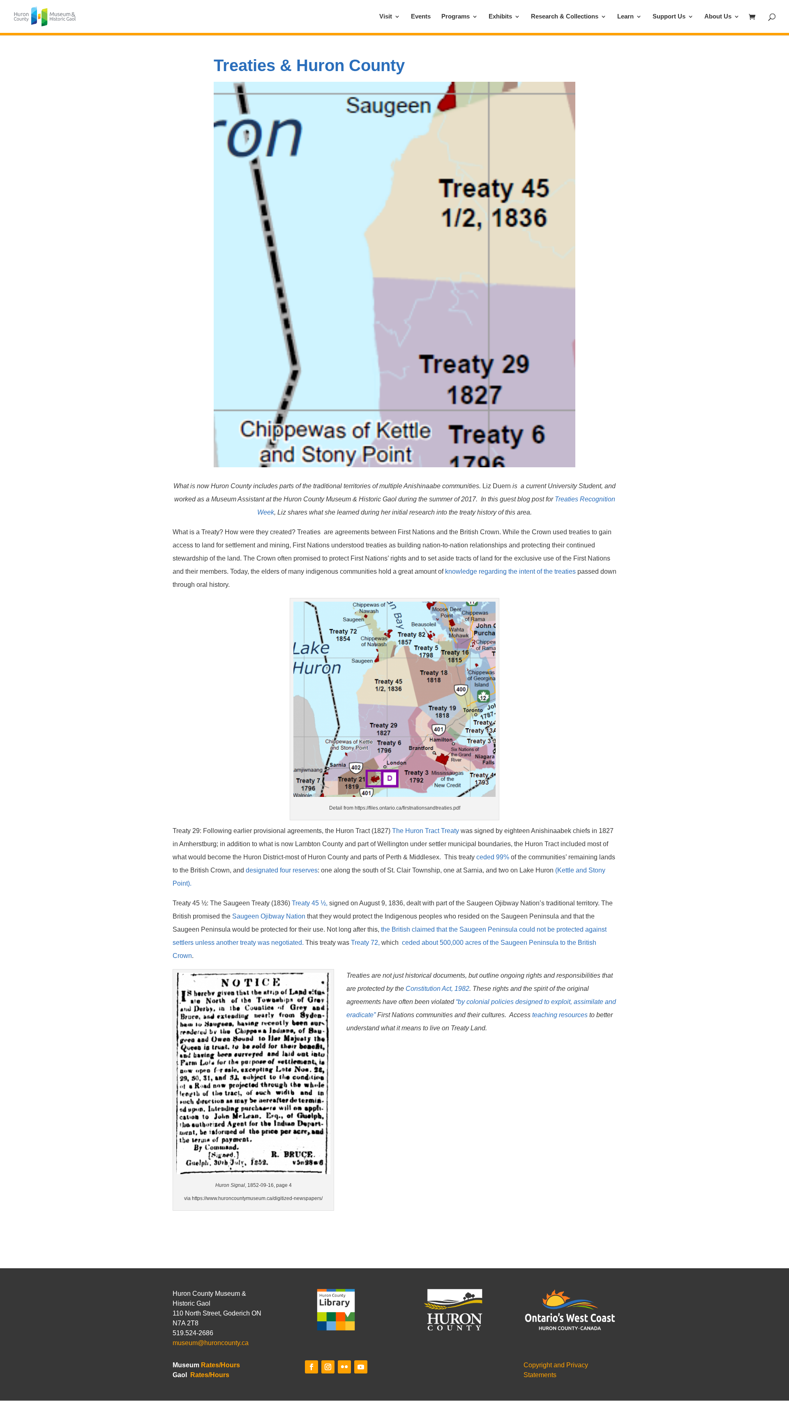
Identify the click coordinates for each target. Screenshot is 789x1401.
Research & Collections (564, 17)
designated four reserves (282, 870)
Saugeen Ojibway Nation (268, 916)
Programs (455, 17)
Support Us (669, 17)
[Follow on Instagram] (328, 1366)
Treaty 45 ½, (310, 903)
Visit (385, 17)
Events (421, 17)
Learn (625, 17)
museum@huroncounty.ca (211, 1342)
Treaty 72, (365, 942)
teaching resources (560, 1014)
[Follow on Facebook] (311, 1366)
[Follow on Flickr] (344, 1366)
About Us (717, 17)
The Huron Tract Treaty (425, 830)
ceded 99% (492, 857)
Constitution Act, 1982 (437, 988)
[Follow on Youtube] (360, 1366)
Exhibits (500, 17)
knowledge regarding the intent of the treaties (510, 571)
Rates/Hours (220, 1365)
